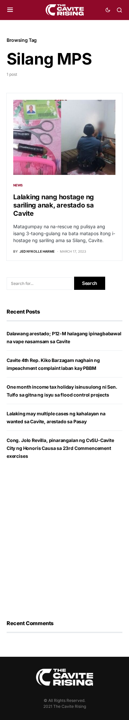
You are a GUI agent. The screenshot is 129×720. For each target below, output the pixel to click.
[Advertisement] (64, 540)
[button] (10, 10)
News (18, 185)
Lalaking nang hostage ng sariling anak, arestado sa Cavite (53, 205)
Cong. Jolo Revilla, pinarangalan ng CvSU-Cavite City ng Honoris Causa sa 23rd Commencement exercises (60, 448)
